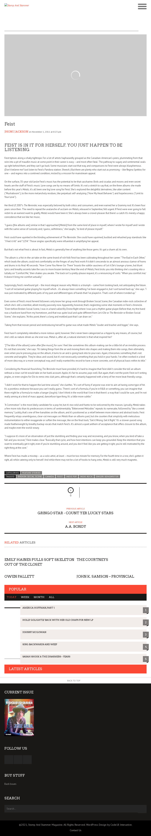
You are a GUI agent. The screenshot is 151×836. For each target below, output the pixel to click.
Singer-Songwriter (107, 476)
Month (39, 597)
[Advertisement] (71, 22)
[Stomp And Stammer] (57, 6)
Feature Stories (31, 473)
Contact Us (75, 830)
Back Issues (10, 784)
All (51, 597)
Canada (49, 476)
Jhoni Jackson (16, 131)
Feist (60, 476)
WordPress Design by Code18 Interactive (109, 824)
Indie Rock (86, 476)
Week (25, 597)
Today (11, 597)
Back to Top (73, 680)
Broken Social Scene (30, 476)
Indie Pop (71, 476)
